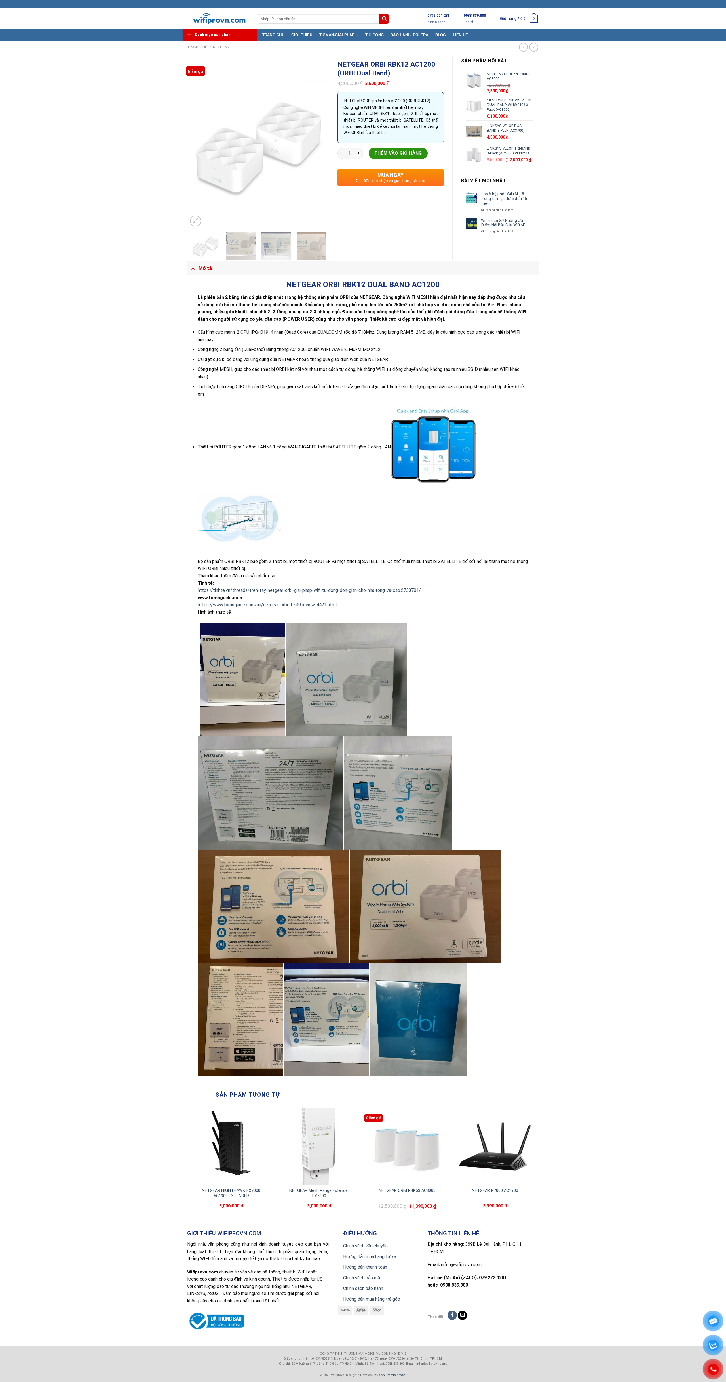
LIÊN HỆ (460, 35)
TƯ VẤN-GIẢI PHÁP (337, 35)
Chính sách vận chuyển (365, 1246)
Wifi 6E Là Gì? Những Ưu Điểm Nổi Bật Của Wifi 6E (503, 223)
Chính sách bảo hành (363, 1288)
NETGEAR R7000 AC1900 (495, 1190)
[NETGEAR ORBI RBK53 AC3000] (407, 1146)
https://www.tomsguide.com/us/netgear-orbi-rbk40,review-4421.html (267, 604)
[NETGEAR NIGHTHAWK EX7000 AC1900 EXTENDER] (231, 1146)
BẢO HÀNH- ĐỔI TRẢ (409, 35)
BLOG (440, 35)
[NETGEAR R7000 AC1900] (495, 1146)
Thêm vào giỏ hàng (398, 153)
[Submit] (384, 19)
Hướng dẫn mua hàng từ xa (369, 1256)
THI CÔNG (374, 35)
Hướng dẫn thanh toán (365, 1267)
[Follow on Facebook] (452, 1315)
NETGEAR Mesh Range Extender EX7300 (319, 1193)
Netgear (221, 47)
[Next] (319, 143)
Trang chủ (197, 47)
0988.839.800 (475, 15)
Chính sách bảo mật (362, 1278)
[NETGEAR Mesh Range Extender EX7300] (319, 1146)
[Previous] (198, 143)
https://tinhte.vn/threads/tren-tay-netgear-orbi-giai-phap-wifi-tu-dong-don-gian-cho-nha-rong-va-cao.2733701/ (309, 590)
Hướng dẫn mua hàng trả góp (371, 1299)
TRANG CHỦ (273, 35)
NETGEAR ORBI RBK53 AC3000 (407, 1190)
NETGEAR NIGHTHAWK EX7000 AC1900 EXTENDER (231, 1193)
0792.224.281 (438, 15)
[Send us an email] (462, 1315)
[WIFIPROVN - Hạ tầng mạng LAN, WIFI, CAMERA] (218, 18)
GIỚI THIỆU (302, 35)
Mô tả (205, 268)
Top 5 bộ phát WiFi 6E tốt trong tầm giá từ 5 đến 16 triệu (504, 199)
